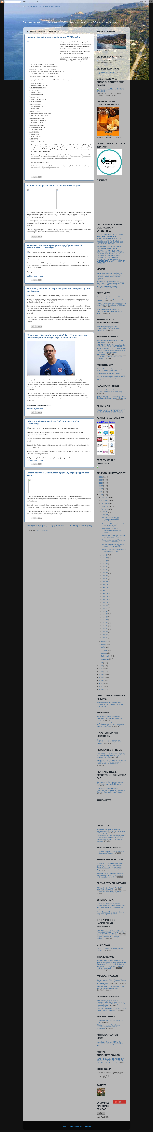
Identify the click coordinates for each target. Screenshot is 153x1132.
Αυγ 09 (105, 614)
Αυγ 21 (105, 579)
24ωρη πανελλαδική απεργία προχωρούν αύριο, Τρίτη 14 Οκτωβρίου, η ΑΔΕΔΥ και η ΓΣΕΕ (111, 305)
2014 (101, 677)
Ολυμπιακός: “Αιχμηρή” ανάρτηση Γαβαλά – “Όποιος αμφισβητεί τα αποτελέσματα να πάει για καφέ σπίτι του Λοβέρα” (58, 336)
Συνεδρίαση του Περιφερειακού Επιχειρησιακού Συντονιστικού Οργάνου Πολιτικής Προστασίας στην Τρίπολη (111, 790)
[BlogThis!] (34, 177)
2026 (101, 477)
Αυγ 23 (105, 573)
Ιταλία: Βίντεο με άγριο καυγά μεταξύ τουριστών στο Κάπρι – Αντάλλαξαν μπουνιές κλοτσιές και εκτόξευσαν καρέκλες (109, 275)
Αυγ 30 (105, 514)
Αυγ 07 (105, 620)
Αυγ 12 (105, 605)
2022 (101, 489)
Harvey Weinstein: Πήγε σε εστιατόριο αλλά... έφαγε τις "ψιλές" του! (110, 370)
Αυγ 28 (105, 558)
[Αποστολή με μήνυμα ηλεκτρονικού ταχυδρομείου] (32, 177)
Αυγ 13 (105, 602)
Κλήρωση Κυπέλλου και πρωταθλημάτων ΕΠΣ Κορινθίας (54, 37)
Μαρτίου (104, 653)
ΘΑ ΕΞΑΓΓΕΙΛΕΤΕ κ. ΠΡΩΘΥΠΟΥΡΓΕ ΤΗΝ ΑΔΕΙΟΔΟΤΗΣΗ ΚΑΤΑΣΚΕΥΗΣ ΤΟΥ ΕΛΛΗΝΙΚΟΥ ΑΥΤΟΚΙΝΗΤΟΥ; (111, 932)
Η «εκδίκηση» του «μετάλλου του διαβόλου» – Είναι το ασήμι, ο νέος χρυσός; (109, 741)
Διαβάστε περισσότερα (35, 276)
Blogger (88, 1126)
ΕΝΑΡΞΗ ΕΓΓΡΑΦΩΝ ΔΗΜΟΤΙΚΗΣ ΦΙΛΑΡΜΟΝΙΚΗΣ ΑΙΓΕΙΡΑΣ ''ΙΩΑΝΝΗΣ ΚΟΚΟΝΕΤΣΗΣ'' (110, 704)
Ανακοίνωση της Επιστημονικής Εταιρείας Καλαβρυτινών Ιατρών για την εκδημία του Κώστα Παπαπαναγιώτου (111, 398)
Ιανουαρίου (105, 659)
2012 (101, 683)
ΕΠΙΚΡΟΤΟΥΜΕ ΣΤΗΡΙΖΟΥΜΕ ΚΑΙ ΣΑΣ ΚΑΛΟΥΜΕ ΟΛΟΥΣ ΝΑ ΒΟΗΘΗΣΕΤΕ (111, 411)
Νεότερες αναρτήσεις (36, 525)
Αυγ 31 (105, 512)
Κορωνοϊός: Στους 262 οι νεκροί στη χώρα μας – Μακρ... (113, 536)
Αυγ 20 (105, 581)
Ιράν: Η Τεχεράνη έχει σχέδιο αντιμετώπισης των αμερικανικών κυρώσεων (108, 328)
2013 (101, 680)
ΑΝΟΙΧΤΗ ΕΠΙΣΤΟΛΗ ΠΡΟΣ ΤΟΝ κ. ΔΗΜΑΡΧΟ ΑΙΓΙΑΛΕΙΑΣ (109, 888)
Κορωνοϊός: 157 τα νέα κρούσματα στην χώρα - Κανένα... (111, 530)
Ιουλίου (104, 641)
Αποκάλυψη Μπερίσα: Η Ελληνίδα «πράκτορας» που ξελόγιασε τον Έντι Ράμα (110, 1043)
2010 (101, 689)
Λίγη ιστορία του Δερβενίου (106, 73)
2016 (101, 671)
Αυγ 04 (105, 629)
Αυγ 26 (105, 564)
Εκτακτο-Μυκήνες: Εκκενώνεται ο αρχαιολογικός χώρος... (114, 550)
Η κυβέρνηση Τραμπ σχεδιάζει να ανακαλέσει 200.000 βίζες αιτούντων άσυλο (109, 718)
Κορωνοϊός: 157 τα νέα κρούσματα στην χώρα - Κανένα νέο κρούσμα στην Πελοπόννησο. (55, 246)
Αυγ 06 (105, 623)
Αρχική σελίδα (57, 525)
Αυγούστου (105, 509)
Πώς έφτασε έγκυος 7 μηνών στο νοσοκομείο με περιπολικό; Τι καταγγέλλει (108, 1026)
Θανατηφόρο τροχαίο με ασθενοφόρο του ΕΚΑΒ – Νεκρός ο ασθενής (111, 1009)
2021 (101, 492)
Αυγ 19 (105, 584)
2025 (101, 480)
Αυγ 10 (105, 611)
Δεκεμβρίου (105, 497)
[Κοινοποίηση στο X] (37, 177)
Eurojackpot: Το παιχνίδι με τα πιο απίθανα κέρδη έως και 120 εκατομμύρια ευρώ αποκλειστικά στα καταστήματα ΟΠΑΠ (111, 906)
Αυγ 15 (105, 596)
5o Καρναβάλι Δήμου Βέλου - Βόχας (109, 373)
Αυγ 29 (105, 555)
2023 (101, 486)
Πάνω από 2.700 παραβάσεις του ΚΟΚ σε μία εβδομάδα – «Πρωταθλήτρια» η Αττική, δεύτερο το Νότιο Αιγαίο (111, 762)
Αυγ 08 (105, 617)
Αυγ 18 (105, 587)
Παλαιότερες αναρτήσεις (80, 525)
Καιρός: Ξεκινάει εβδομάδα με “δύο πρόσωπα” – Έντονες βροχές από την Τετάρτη (110, 298)
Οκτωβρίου (105, 503)
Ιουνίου (104, 644)
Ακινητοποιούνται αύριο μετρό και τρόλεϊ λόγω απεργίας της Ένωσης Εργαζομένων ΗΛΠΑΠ (111, 378)
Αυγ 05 (105, 626)
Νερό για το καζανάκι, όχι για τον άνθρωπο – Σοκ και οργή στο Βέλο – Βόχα (109, 311)
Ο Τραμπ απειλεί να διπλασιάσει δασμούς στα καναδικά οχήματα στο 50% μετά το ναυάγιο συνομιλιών (111, 724)
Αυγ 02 (105, 634)
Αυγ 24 (105, 570)
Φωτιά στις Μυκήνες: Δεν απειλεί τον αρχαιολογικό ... (113, 524)
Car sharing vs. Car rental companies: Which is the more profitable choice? (110, 783)
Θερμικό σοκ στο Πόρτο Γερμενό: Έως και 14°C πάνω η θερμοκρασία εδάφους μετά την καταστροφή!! (111, 982)
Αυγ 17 (105, 590)
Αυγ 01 (105, 637)
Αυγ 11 (105, 608)
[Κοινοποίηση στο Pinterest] (41, 177)
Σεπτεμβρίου (105, 506)
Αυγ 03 (105, 632)
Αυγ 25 (105, 567)
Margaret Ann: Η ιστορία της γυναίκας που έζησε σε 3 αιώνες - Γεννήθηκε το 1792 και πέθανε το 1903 (110, 875)
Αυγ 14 (105, 599)
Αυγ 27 (105, 561)
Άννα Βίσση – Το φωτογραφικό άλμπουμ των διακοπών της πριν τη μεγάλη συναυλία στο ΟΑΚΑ (111, 755)
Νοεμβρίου (105, 500)
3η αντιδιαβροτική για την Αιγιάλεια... (109, 892)
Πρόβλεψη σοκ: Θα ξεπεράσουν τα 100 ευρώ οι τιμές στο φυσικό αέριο (110, 987)
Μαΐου (103, 647)
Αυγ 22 (105, 575)
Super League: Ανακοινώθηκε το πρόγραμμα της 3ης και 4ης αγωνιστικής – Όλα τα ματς (111, 831)
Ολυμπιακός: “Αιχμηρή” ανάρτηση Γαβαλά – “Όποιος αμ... (114, 541)
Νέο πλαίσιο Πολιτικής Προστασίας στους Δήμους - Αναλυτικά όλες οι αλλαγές (111, 391)
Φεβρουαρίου (106, 656)
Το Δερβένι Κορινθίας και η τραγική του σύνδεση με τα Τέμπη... (110, 852)
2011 (101, 686)
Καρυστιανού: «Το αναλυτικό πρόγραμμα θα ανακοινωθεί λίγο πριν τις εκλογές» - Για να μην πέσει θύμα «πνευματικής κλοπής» (111, 838)
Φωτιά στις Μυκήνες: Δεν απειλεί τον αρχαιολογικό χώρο (54, 186)
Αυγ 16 (105, 593)
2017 (101, 668)
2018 (101, 666)
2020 (101, 495)
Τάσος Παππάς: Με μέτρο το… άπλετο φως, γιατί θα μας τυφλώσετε (110, 913)
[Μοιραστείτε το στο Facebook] (39, 177)
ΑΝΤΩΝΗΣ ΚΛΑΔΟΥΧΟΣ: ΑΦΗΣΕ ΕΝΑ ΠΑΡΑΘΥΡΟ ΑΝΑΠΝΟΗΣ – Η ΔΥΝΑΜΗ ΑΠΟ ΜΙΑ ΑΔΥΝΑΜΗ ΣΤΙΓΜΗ (110, 1060)
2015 (101, 674)
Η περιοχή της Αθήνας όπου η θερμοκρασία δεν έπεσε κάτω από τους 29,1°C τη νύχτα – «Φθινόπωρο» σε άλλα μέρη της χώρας (111, 1003)
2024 (101, 483)
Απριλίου (104, 650)
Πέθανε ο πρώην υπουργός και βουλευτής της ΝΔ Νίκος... (113, 545)
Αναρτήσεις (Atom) (42, 530)
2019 (101, 663)
